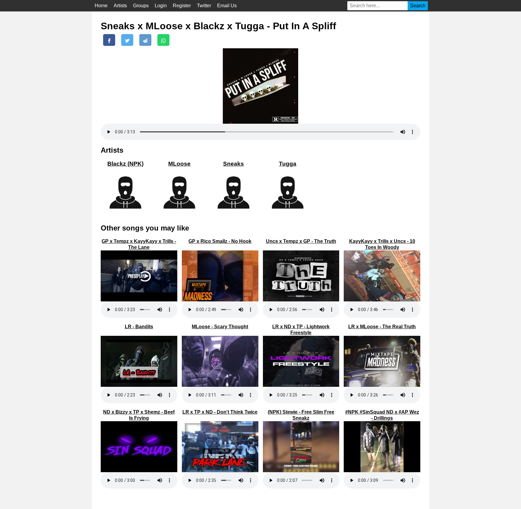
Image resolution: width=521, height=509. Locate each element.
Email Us (227, 5)
